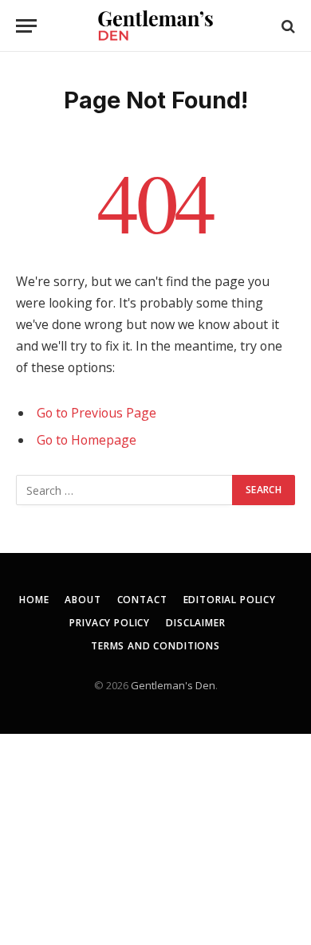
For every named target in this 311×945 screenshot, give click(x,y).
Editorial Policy (229, 599)
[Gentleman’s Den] (155, 26)
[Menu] (26, 26)
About (82, 599)
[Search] (286, 26)
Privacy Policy (109, 622)
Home (34, 599)
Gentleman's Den (173, 685)
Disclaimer (195, 622)
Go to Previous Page (96, 413)
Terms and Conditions (155, 646)
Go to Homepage (86, 440)
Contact (142, 599)
